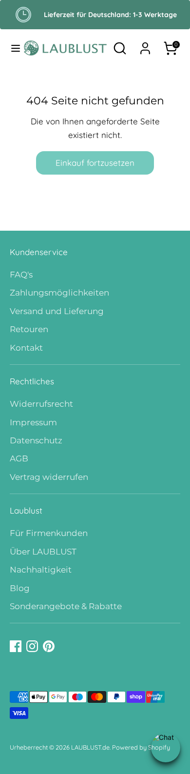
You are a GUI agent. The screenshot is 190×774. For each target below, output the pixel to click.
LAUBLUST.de (90, 747)
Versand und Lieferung (57, 311)
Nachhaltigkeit (41, 570)
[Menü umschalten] (12, 48)
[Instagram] (32, 646)
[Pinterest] (49, 646)
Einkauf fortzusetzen (95, 163)
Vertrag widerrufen (49, 477)
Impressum (33, 422)
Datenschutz (36, 440)
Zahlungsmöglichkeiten (59, 293)
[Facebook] (15, 646)
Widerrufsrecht (41, 404)
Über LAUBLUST (43, 551)
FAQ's (21, 274)
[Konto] (145, 45)
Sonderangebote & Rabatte (66, 606)
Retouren (29, 329)
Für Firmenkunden (49, 533)
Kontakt (26, 348)
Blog (20, 588)
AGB (19, 458)
